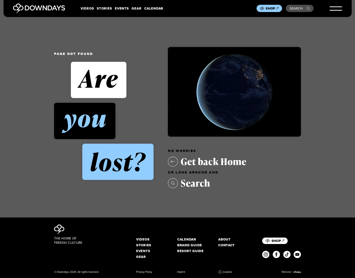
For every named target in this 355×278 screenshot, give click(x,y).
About (224, 239)
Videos (87, 8)
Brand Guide (189, 245)
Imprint (181, 272)
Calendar (153, 8)
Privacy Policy (144, 272)
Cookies (227, 272)
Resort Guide (190, 251)
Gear (136, 8)
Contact (226, 245)
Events (122, 8)
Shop (270, 8)
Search (296, 8)
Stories (104, 8)
